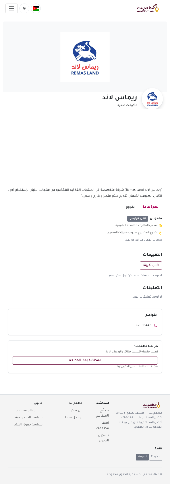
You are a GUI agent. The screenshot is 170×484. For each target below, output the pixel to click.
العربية (142, 456)
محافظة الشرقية (126, 225)
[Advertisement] (85, 151)
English (155, 456)
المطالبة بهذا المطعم (85, 360)
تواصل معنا (73, 418)
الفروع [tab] (130, 207)
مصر (154, 225)
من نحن (76, 411)
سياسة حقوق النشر (28, 425)
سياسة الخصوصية (28, 418)
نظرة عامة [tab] (150, 207)
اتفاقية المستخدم (29, 411)
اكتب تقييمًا (151, 265)
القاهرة (144, 225)
